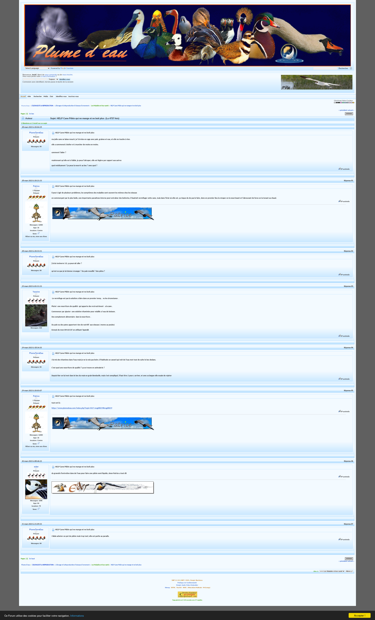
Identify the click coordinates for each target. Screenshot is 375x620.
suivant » (351, 110)
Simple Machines (196, 580)
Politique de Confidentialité (187, 583)
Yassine (36, 292)
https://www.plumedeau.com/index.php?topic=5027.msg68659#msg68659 (82, 408)
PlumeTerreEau (36, 133)
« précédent (343, 110)
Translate (69, 68)
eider (36, 467)
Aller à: (316, 571)
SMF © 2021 (185, 580)
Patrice (36, 186)
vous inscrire (67, 75)
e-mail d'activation (48, 76)
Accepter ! (359, 615)
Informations (77, 615)
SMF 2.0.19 (176, 580)
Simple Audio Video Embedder (187, 585)
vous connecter (51, 75)
